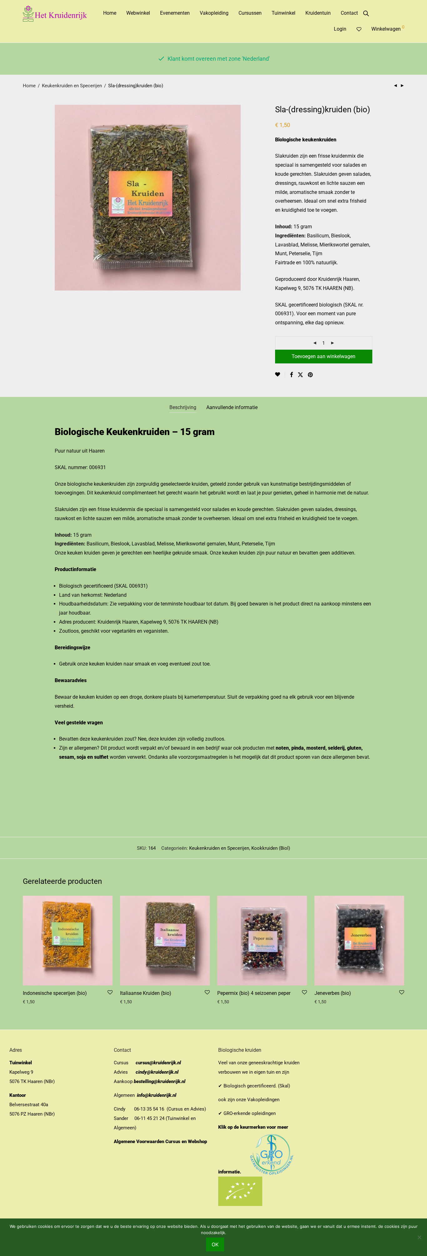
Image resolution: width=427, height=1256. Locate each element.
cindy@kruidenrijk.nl (157, 1072)
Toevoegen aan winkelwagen (323, 356)
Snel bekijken (33, 1001)
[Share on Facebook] (291, 375)
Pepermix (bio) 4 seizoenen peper (253, 993)
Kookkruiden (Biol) (270, 848)
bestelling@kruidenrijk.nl (159, 1081)
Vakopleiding (214, 13)
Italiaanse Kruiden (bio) (145, 993)
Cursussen (250, 13)
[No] (419, 1237)
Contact (349, 13)
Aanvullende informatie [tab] (232, 407)
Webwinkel (138, 13)
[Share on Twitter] (300, 375)
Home (109, 13)
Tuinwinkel (283, 13)
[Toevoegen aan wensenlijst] (280, 374)
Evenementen (175, 13)
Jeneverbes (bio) (332, 993)
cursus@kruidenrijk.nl (158, 1063)
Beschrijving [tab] (182, 407)
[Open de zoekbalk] (366, 13)
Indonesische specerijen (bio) (55, 993)
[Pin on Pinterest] (311, 375)
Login (340, 29)
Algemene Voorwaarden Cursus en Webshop (161, 1141)
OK (215, 1244)
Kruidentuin (318, 13)
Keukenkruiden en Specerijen (72, 86)
